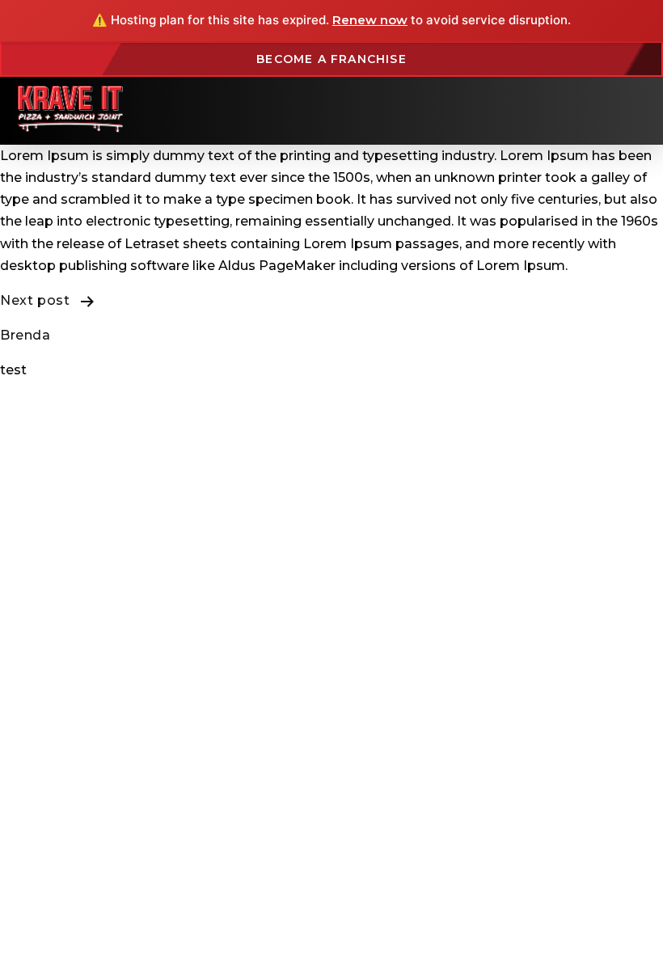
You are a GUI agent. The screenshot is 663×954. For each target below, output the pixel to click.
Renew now (370, 19)
